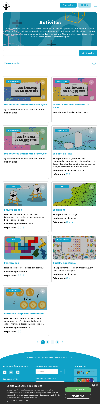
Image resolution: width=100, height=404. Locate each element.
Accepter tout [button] (78, 390)
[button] (34, 400)
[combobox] (93, 385)
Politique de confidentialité (27, 397)
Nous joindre (61, 357)
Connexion (68, 5)
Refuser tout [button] (78, 396)
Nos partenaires (45, 357)
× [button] (97, 385)
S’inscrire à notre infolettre (47, 366)
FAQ (71, 357)
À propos (31, 357)
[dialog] (50, 393)
